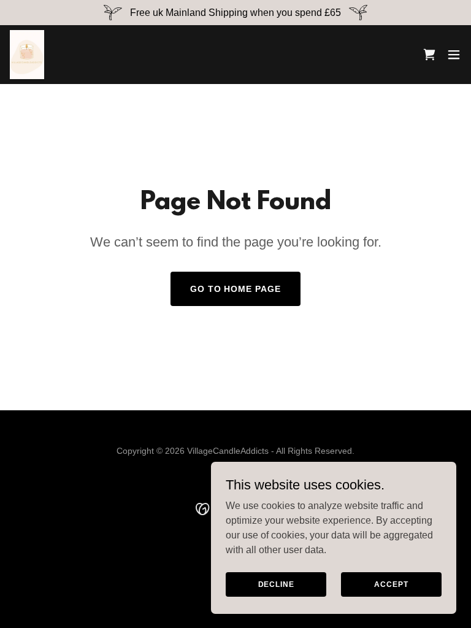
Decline (276, 584)
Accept (391, 584)
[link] (27, 54)
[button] (454, 54)
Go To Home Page (235, 289)
